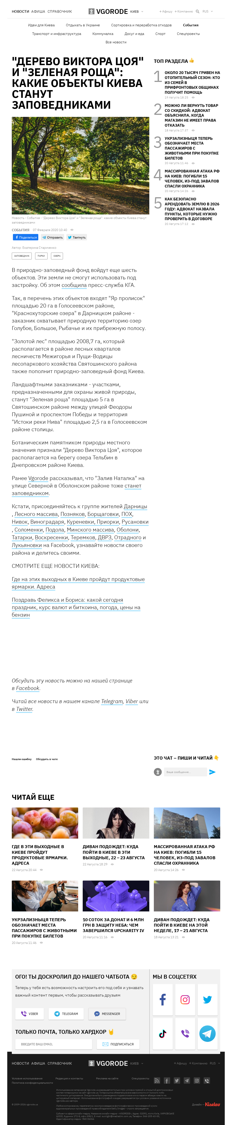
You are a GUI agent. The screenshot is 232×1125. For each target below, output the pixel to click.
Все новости (116, 42)
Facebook (27, 688)
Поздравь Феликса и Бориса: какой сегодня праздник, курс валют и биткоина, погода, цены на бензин (76, 607)
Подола (55, 529)
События (190, 25)
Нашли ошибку (21, 759)
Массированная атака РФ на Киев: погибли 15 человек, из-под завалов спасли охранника (192, 178)
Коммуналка (102, 33)
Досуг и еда (134, 33)
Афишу (167, 11)
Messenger (111, 1014)
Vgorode (38, 478)
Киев (134, 1063)
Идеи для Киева (41, 25)
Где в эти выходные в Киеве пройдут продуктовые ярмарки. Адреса (40, 855)
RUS (205, 11)
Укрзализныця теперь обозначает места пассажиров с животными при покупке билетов (192, 148)
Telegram (112, 701)
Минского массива (90, 529)
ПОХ (126, 513)
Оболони (128, 529)
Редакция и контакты (69, 1078)
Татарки (22, 537)
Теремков (83, 537)
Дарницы (135, 506)
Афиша (38, 11)
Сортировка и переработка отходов (141, 25)
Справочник (60, 11)
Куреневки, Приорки (93, 521)
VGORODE (112, 1063)
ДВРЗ (104, 537)
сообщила (74, 284)
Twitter (24, 708)
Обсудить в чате (47, 759)
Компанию (185, 11)
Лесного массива (36, 513)
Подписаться (122, 1044)
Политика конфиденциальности (32, 1082)
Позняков (72, 513)
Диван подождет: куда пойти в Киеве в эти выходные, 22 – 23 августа (114, 852)
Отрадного (127, 537)
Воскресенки (51, 537)
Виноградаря (47, 521)
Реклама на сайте (107, 1078)
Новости (20, 11)
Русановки (135, 521)
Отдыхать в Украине (83, 25)
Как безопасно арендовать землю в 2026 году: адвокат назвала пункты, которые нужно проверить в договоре (192, 209)
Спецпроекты (188, 33)
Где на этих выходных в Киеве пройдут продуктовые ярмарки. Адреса (78, 582)
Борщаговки (103, 513)
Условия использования (27, 1078)
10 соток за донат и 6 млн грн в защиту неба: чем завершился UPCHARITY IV (113, 925)
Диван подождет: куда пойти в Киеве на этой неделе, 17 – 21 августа (182, 925)
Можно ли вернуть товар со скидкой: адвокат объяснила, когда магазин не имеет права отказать (191, 115)
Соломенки (28, 529)
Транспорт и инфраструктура (56, 33)
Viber (132, 701)
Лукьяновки (27, 545)
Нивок (20, 521)
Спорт (160, 33)
